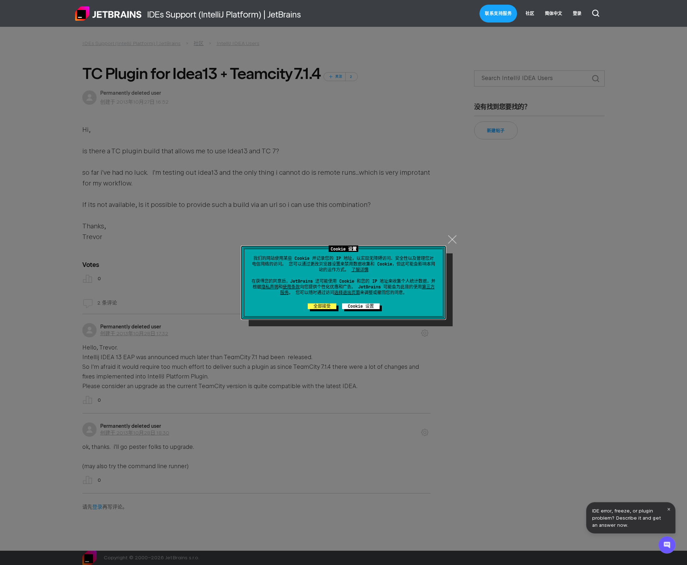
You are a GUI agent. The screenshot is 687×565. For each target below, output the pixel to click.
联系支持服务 (498, 13)
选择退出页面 (347, 293)
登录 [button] (577, 13)
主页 (108, 13)
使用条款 (291, 287)
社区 (530, 13)
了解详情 (360, 270)
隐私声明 (269, 287)
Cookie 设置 (361, 306)
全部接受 (322, 306)
